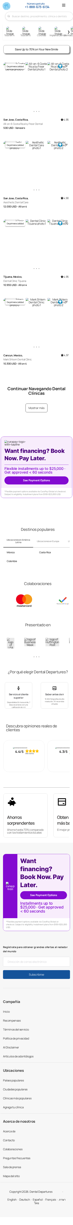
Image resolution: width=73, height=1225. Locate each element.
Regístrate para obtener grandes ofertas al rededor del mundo (35, 949)
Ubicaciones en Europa (48, 541)
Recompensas (12, 1020)
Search (8, 16)
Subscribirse (36, 974)
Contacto (9, 1140)
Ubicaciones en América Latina (18, 541)
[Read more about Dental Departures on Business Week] (30, 642)
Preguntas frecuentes (16, 1158)
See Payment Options (36, 480)
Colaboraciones (12, 1149)
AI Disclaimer (11, 1047)
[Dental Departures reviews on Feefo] (24, 748)
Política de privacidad (16, 1038)
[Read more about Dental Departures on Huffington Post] (52, 642)
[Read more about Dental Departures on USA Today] (10, 645)
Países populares (13, 1080)
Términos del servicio (16, 1029)
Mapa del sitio (11, 1176)
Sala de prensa (12, 1167)
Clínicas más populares (17, 1098)
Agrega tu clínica (13, 1107)
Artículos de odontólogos (18, 1056)
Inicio (6, 1011)
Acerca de (9, 1131)
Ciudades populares (15, 1089)
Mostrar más (36, 408)
